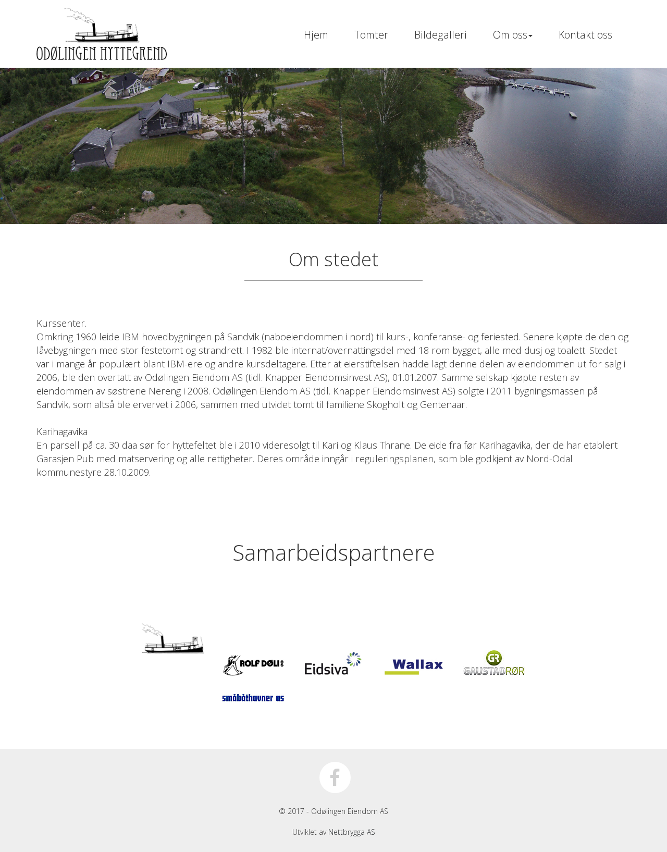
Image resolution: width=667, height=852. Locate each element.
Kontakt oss (585, 35)
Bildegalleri (440, 35)
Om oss (510, 35)
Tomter (371, 35)
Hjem (316, 35)
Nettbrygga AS (351, 832)
